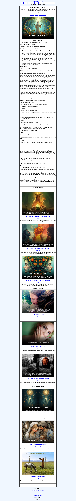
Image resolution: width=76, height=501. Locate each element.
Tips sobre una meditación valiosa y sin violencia (38, 216)
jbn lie (38, 282)
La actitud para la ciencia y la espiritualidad (38, 412)
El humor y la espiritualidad (38, 476)
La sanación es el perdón (38, 314)
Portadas (32, 14)
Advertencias (36, 495)
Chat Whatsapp (34, 490)
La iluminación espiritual (38, 1)
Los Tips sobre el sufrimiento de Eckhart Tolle (38, 248)
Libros (41, 495)
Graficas (36, 14)
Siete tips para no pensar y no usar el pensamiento (38, 280)
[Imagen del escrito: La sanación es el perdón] (38, 312)
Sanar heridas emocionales (38, 346)
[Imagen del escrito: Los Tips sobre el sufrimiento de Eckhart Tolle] (38, 246)
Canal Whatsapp (41, 490)
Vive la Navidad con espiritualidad (38, 444)
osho (38, 218)
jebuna (38, 478)
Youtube (40, 493)
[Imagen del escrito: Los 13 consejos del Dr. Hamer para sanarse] (38, 376)
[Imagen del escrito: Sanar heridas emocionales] (38, 344)
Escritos (43, 14)
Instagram (36, 493)
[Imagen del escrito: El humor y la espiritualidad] (38, 474)
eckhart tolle (38, 250)
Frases (40, 14)
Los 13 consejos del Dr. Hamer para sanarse (38, 378)
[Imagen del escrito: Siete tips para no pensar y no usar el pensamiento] (38, 278)
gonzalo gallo (38, 446)
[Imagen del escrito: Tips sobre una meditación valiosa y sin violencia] (38, 214)
